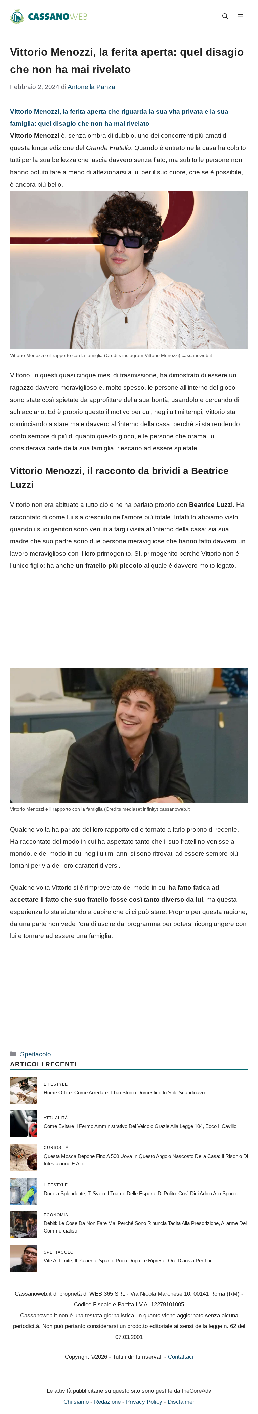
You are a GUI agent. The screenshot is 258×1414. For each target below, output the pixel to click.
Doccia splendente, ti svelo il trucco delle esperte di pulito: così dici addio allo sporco (141, 1193)
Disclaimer (181, 1402)
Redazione (107, 1402)
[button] (225, 17)
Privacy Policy (144, 1402)
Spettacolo (35, 1054)
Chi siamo (76, 1402)
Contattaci (181, 1357)
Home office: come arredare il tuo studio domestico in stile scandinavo (124, 1092)
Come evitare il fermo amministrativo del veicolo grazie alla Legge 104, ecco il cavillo (140, 1126)
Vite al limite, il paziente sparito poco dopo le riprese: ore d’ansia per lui (127, 1260)
